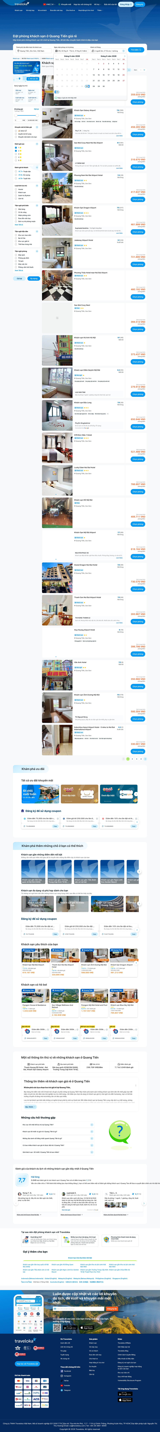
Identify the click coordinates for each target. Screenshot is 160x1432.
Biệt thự (92, 1370)
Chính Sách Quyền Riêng (126, 1355)
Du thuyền (92, 1366)
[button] (126, 4)
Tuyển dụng (64, 1355)
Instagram (67, 1376)
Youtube (67, 1385)
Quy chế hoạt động (124, 1376)
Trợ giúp (63, 1351)
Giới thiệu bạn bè (124, 1347)
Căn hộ (91, 1374)
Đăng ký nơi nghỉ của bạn (127, 1362)
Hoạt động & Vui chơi (96, 1362)
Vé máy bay (93, 1347)
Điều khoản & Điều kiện (126, 1359)
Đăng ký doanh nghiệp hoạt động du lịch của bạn (130, 1368)
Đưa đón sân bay (95, 1355)
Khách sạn (93, 1343)
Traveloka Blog (123, 1351)
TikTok (66, 1381)
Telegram (67, 1390)
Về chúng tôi (64, 1359)
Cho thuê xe (93, 1359)
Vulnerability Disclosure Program (129, 1380)
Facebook (67, 1371)
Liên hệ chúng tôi (66, 1347)
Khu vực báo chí (123, 1372)
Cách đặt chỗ (65, 1343)
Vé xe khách (93, 1351)
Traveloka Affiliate (124, 1343)
